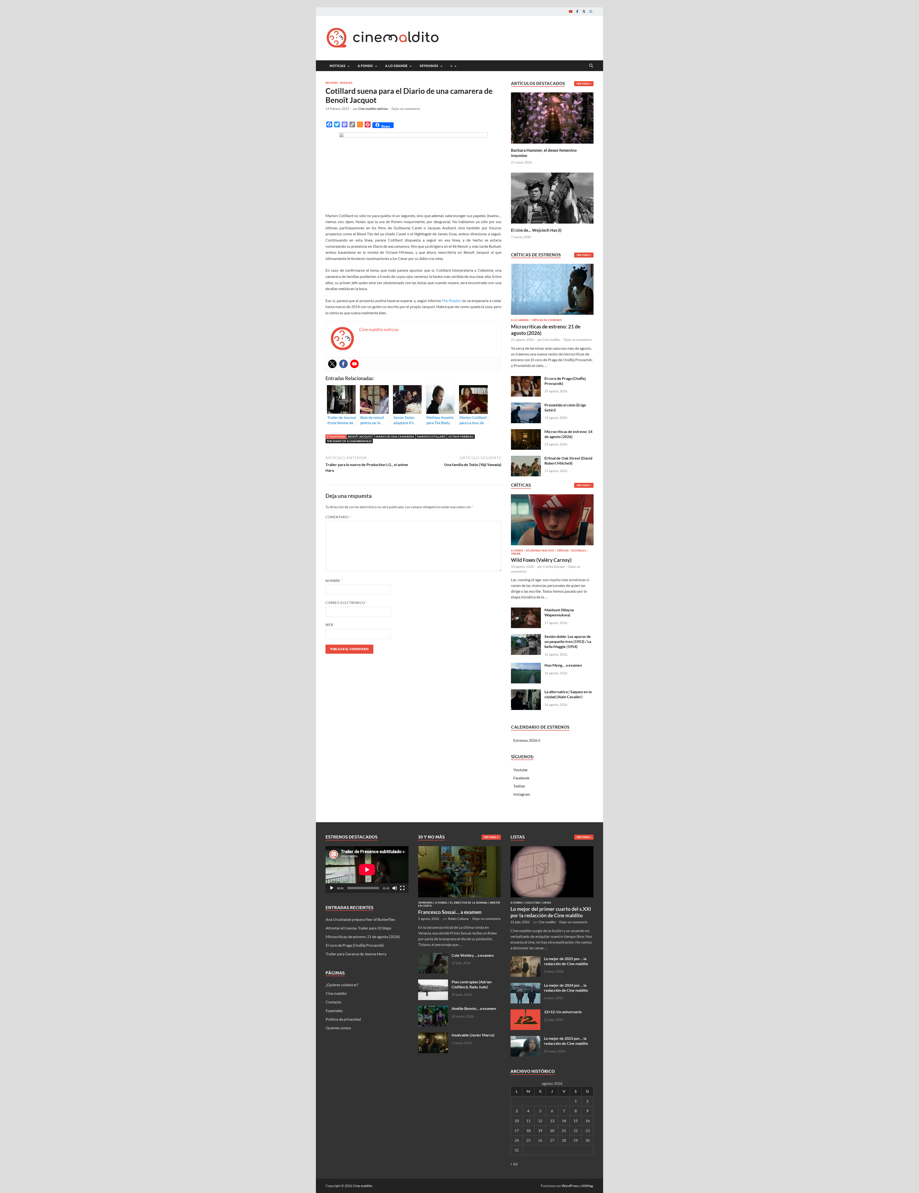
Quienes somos (338, 1027)
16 (587, 1120)
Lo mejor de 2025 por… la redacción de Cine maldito (566, 961)
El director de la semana (468, 902)
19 (540, 1130)
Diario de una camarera (394, 436)
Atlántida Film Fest (540, 550)
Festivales (578, 550)
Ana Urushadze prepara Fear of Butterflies (360, 919)
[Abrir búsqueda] (591, 65)
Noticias (337, 66)
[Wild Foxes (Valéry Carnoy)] (552, 521)
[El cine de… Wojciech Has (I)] (552, 197)
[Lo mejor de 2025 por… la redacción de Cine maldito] (525, 959)
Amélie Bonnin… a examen (474, 1008)
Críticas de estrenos (547, 320)
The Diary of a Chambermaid (349, 441)
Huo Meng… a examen (563, 665)
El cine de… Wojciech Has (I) (536, 230)
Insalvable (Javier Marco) (473, 1035)
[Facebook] (577, 11)
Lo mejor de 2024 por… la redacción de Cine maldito (566, 987)
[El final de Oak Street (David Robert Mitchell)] (526, 458)
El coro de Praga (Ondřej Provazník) (355, 945)
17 (517, 1130)
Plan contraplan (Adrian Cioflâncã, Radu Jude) (472, 984)
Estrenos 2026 (525, 740)
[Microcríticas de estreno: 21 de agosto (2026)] (552, 290)
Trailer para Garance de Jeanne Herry (356, 953)
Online (516, 553)
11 (528, 1120)
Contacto (333, 1002)
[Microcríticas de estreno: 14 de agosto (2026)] (526, 432)
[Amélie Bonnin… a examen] (433, 1009)
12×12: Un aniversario (563, 1011)
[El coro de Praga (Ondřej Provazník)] (526, 379)
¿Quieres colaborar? (342, 984)
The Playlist (451, 300)
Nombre (334, 581)
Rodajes (346, 82)
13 (552, 1120)
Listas (547, 902)
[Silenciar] (394, 888)
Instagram (521, 794)
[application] (367, 869)
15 (575, 1120)
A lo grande (396, 66)
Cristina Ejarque (554, 566)
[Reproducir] (331, 888)
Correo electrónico (346, 603)
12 (540, 1120)
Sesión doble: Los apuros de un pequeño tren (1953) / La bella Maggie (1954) (567, 641)
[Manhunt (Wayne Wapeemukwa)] (526, 610)
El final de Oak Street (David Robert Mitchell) (568, 460)
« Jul (514, 1163)
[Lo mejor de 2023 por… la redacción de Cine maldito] (525, 1038)
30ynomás (429, 66)
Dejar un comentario (406, 109)
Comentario (338, 517)
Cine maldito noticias (373, 109)
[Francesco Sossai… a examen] (459, 849)
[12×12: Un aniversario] (525, 1012)
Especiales (334, 1010)
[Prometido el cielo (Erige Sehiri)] (526, 405)
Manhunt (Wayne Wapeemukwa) (559, 612)
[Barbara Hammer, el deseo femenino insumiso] (552, 117)
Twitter (519, 786)
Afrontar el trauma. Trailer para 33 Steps (358, 928)
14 (564, 1120)
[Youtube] (570, 11)
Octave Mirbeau (461, 436)
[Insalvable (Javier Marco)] (433, 1035)
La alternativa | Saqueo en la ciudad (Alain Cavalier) (568, 694)
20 (552, 1130)
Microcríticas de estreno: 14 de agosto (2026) (568, 434)
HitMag (587, 1186)
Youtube (520, 769)
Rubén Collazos (458, 919)
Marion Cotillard (431, 436)
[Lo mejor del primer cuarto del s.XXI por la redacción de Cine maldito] (552, 849)
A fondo (365, 66)
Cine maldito (551, 340)
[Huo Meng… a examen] (526, 665)
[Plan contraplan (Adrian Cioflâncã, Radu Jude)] (433, 982)
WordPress (570, 1186)
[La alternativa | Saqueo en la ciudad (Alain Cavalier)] (526, 692)
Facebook (521, 778)
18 (528, 1130)
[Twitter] (584, 11)
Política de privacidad (343, 1019)
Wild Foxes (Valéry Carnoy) (541, 560)
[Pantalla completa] (402, 888)
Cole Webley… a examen (473, 955)
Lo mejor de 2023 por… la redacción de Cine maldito (566, 1041)
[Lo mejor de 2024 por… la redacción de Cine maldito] (525, 985)
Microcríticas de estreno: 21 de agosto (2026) (363, 936)
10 (517, 1120)
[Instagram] (591, 11)
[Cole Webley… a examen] (433, 955)
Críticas (562, 550)
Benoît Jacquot (360, 436)
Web (329, 625)
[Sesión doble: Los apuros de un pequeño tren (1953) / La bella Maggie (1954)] (526, 637)
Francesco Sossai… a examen (450, 912)
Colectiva (532, 902)
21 (564, 1130)
